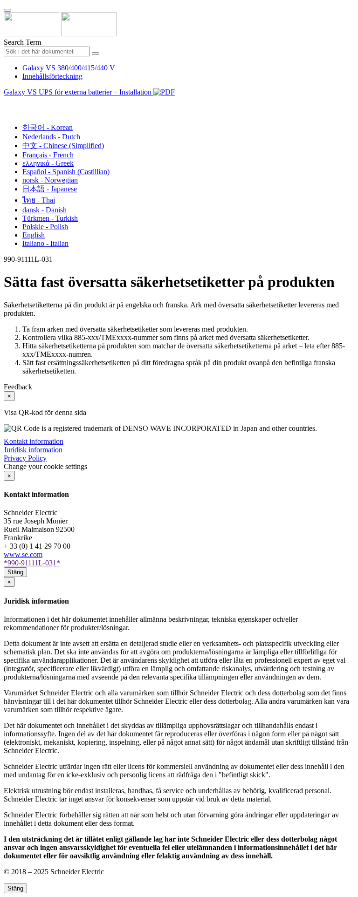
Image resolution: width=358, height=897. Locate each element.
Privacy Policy (25, 458)
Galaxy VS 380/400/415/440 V (68, 68)
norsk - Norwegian (50, 180)
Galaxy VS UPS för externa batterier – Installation (78, 92)
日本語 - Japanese (49, 189)
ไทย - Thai (38, 200)
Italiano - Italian (45, 243)
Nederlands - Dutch (51, 137)
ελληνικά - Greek (48, 163)
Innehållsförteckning (52, 76)
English (33, 235)
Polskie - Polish (45, 227)
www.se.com (23, 554)
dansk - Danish (44, 210)
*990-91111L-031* (32, 563)
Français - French (48, 155)
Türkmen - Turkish (50, 218)
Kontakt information (33, 441)
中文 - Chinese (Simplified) (63, 146)
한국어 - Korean (47, 127)
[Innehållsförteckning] (7, 103)
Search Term (22, 42)
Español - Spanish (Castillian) (66, 172)
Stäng (15, 572)
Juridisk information (33, 450)
